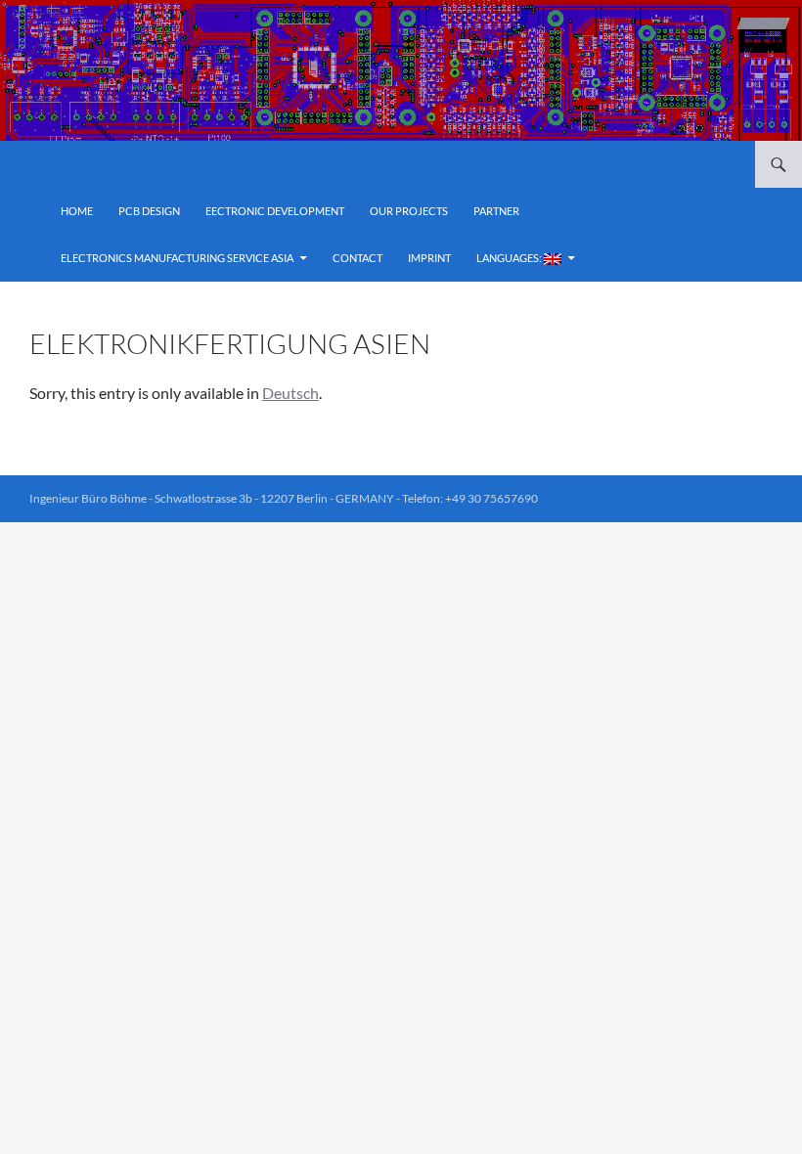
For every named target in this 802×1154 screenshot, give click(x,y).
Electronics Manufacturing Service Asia (177, 257)
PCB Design (149, 210)
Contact (357, 257)
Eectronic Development (274, 210)
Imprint (429, 257)
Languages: (510, 257)
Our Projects (409, 210)
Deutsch (290, 392)
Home (77, 210)
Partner (496, 210)
